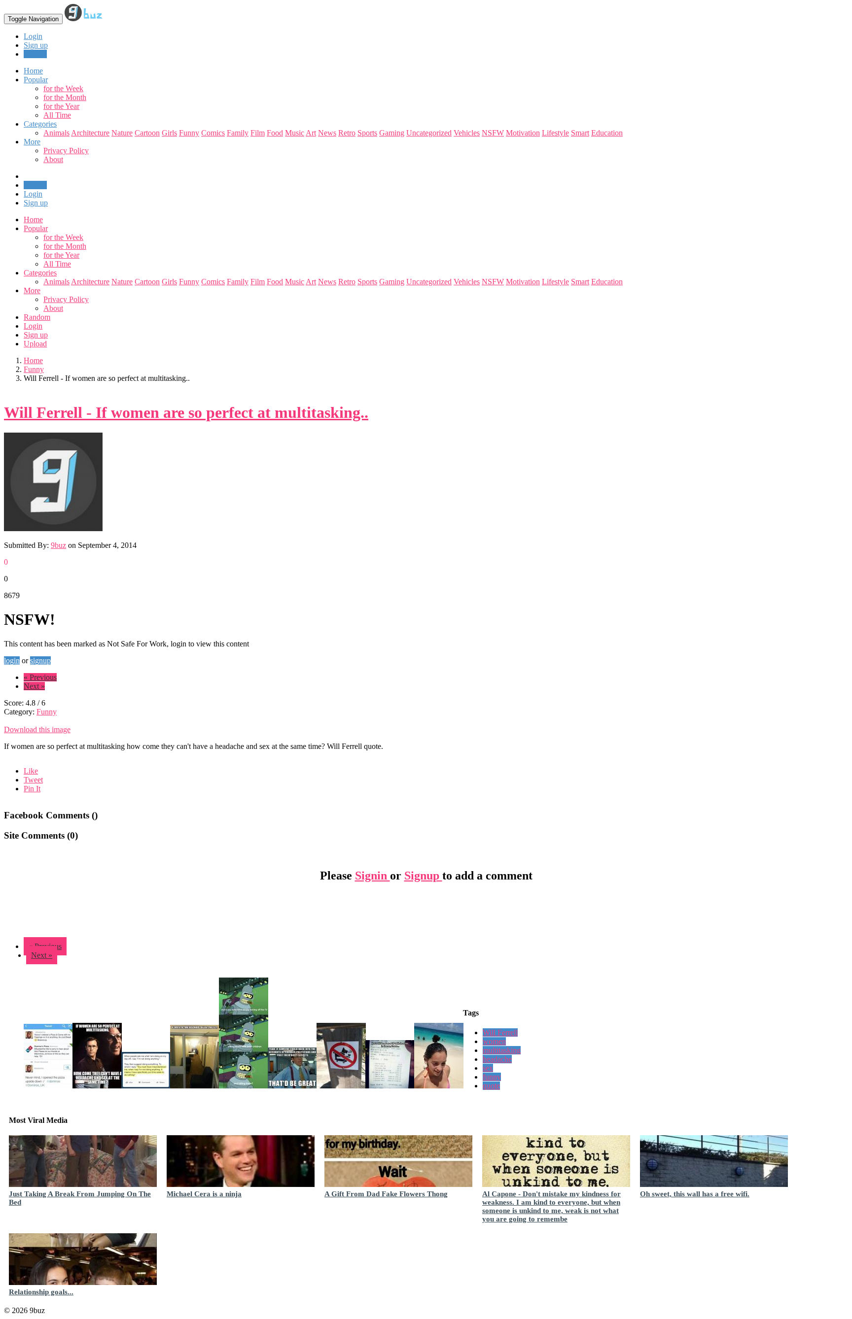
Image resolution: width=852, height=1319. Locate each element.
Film (257, 133)
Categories (40, 273)
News (327, 133)
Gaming (391, 133)
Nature (122, 133)
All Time (57, 115)
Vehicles (467, 133)
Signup (423, 875)
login (12, 660)
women (494, 1041)
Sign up (36, 45)
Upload (35, 54)
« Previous (40, 677)
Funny (189, 133)
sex (488, 1068)
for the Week (63, 88)
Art (311, 133)
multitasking (502, 1050)
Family (237, 133)
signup (40, 660)
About (53, 159)
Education (607, 133)
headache (497, 1059)
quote (491, 1086)
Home (33, 219)
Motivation (523, 133)
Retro (346, 133)
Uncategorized (429, 133)
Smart (580, 133)
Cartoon (147, 133)
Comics (213, 133)
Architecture (90, 133)
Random (37, 317)
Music (294, 133)
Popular (36, 228)
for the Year (61, 106)
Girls (169, 133)
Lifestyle (555, 133)
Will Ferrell (500, 1032)
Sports (367, 133)
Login (33, 36)
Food (275, 133)
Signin (372, 875)
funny (492, 1077)
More (32, 141)
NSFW (493, 133)
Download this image (37, 729)
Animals (56, 133)
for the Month (64, 97)
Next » (34, 686)
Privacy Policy (66, 150)
